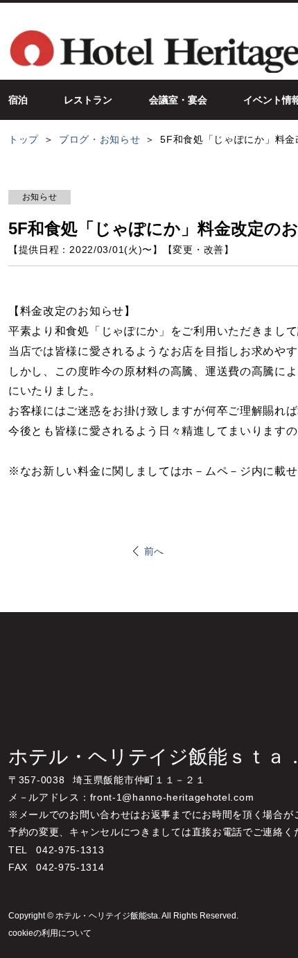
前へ (154, 551)
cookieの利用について (49, 933)
